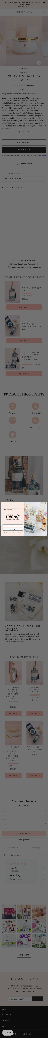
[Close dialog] (45, 503)
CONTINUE (12, 529)
